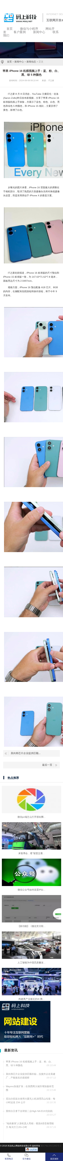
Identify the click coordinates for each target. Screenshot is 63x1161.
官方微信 (27, 1159)
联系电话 (9, 1159)
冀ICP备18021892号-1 (51, 1146)
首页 (9, 61)
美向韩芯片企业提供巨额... (25, 753)
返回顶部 (54, 1159)
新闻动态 (31, 61)
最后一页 (47, 764)
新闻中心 (19, 61)
